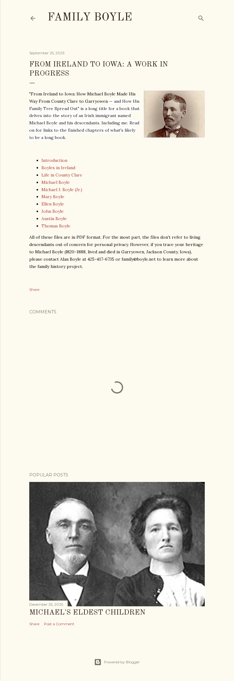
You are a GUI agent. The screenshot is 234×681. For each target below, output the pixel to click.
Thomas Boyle (55, 226)
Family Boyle (90, 17)
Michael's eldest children (87, 612)
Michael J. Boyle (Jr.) (61, 189)
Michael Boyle (55, 182)
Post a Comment (59, 624)
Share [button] (34, 289)
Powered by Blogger (122, 662)
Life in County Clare (61, 175)
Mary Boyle (52, 196)
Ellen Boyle (52, 204)
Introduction (54, 160)
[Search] (201, 17)
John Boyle (52, 211)
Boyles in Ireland (58, 167)
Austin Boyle (54, 218)
